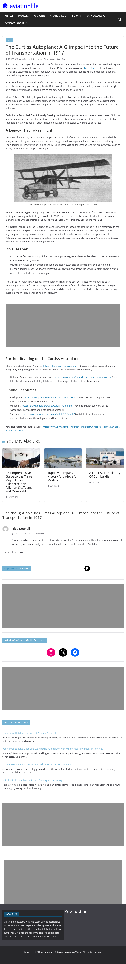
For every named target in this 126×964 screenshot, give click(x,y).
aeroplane (51, 59)
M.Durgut (26, 59)
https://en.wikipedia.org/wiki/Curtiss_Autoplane (47, 405)
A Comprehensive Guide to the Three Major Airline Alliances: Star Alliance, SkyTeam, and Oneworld (19, 482)
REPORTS (77, 15)
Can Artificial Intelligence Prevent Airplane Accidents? (30, 732)
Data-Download (96, 15)
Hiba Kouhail (21, 529)
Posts (9, 40)
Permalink (40, 533)
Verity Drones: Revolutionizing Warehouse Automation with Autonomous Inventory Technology (52, 748)
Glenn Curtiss (62, 59)
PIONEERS (23, 15)
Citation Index (58, 15)
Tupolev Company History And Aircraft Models (61, 476)
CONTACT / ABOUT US (16, 23)
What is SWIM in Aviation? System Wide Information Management (37, 764)
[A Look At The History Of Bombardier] (105, 450)
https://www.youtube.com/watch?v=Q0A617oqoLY (51, 397)
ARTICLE (9, 15)
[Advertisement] (63, 325)
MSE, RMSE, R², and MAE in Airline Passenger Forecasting (32, 780)
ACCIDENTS (39, 15)
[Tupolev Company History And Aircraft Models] (63, 450)
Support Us (11, 568)
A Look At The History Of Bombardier (104, 474)
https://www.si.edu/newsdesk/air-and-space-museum (83, 376)
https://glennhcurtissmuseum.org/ (61, 365)
